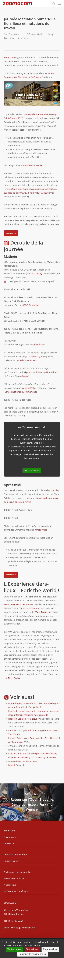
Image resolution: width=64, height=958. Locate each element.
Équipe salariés (11, 861)
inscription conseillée (31, 165)
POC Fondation (31, 305)
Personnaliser (50, 949)
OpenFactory (42, 612)
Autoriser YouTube (32, 470)
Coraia (25, 376)
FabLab (11, 765)
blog (50, 34)
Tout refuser (32, 949)
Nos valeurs (10, 837)
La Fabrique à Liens (27, 360)
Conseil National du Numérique (20, 391)
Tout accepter (14, 949)
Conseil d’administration (16, 854)
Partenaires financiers (15, 878)
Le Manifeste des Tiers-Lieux (22, 761)
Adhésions (9, 843)
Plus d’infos (13, 678)
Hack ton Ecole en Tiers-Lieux (22, 718)
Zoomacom (14, 34)
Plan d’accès (33, 273)
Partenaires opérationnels (17, 872)
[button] (59, 3)
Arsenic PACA (29, 388)
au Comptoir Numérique (16, 891)
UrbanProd (33, 356)
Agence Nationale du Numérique (41, 372)
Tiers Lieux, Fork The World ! (18, 604)
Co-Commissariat (29, 608)
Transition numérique (16, 38)
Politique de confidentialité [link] (33, 954)
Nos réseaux (10, 884)
